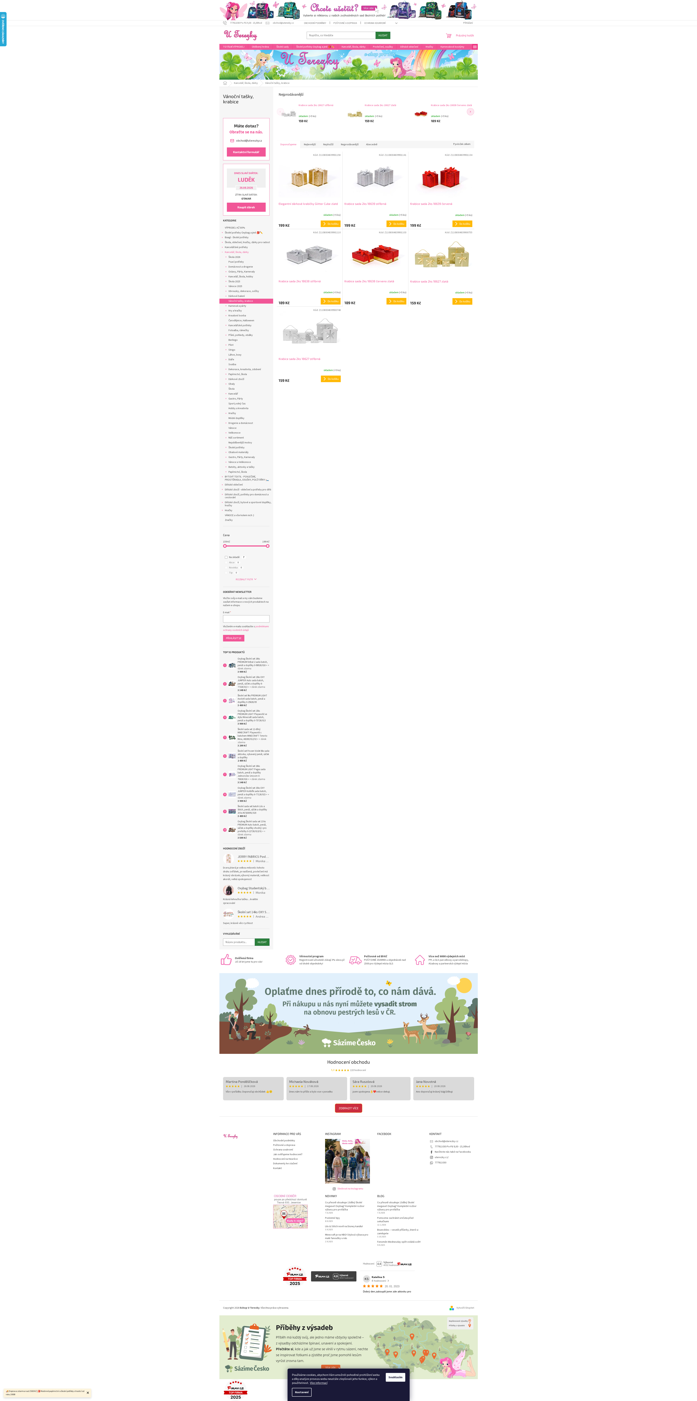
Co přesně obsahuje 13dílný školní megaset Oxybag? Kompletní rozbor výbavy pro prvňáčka (344, 1206)
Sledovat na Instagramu (350, 1189)
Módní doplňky (236, 418)
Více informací (318, 1383)
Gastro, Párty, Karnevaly (242, 457)
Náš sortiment (236, 438)
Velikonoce (235, 433)
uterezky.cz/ (442, 1157)
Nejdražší (328, 144)
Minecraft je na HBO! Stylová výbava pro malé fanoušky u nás (346, 1236)
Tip (233, 573)
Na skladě (236, 557)
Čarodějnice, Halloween (241, 320)
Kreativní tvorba (237, 315)
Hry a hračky (235, 311)
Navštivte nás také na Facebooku (453, 1152)
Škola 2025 (234, 281)
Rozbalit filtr (244, 579)
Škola (232, 389)
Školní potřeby (237, 447)
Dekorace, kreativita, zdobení (245, 369)
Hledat (382, 35)
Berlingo (233, 340)
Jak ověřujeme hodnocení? (287, 1154)
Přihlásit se (233, 638)
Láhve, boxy (235, 355)
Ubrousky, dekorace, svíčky (244, 291)
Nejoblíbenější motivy (240, 442)
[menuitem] (233, 47)
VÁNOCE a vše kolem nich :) (239, 515)
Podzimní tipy (332, 1218)
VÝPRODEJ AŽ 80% (235, 228)
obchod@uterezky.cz (446, 1141)
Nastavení (302, 1392)
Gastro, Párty (236, 399)
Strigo (232, 350)
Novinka (235, 567)
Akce (234, 562)
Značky (229, 520)
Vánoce (233, 428)
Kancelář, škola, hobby (241, 276)
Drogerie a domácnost (241, 423)
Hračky (232, 413)
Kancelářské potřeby (236, 247)
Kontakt (277, 1168)
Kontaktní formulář (246, 152)
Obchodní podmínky (315, 23)
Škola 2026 (234, 257)
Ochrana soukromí (375, 23)
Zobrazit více (348, 1108)
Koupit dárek (246, 207)
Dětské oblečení (234, 485)
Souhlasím (395, 1377)
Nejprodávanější (350, 144)
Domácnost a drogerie (241, 267)
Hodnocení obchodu (348, 1062)
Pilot (231, 345)
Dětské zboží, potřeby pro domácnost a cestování (247, 496)
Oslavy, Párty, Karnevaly (242, 272)
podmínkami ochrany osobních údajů (246, 628)
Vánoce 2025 (235, 286)
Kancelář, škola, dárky (237, 252)
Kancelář (233, 394)
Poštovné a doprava (345, 23)
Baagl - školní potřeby (237, 237)
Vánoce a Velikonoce (240, 462)
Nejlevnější (310, 144)
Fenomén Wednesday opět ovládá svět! (399, 1242)
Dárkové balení (237, 296)
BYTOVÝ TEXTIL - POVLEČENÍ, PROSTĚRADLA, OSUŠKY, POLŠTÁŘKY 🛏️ (247, 478)
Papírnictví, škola (238, 374)
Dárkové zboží (236, 379)
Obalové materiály (239, 452)
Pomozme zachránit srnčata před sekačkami (395, 1219)
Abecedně (371, 144)
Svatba (232, 364)
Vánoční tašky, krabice (241, 301)
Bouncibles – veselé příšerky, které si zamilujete (397, 1231)
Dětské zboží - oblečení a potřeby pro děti (248, 489)
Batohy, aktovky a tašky (242, 467)
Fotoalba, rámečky (239, 330)
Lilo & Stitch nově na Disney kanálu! (344, 1226)
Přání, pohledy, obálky (241, 335)
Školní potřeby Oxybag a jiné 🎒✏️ (244, 233)
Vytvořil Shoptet (465, 1308)
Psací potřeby (236, 262)
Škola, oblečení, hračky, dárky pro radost (247, 242)
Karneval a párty (237, 306)
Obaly (232, 384)
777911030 (440, 1162)
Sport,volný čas (237, 403)
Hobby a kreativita (238, 408)
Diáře (231, 359)
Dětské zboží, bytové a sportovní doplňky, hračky (248, 504)
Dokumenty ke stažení (285, 1163)
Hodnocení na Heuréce (285, 1159)
